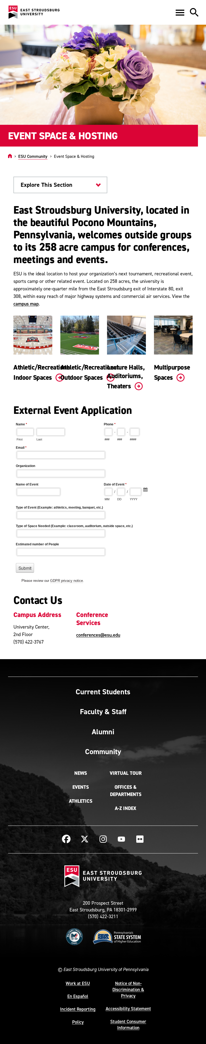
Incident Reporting (77, 1009)
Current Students (103, 691)
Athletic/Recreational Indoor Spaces (42, 372)
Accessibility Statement (128, 1009)
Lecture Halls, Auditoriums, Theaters (126, 376)
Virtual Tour (126, 773)
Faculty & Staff (103, 711)
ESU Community (32, 156)
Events (80, 787)
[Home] (10, 156)
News (80, 773)
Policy (78, 1022)
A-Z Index (125, 808)
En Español (77, 996)
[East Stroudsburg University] (34, 12)
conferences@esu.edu (98, 635)
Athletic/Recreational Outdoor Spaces (89, 372)
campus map (26, 304)
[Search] (194, 12)
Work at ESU (78, 983)
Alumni (103, 731)
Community (103, 751)
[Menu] (180, 12)
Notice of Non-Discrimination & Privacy (128, 989)
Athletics (80, 801)
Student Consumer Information (128, 1025)
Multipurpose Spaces (172, 372)
